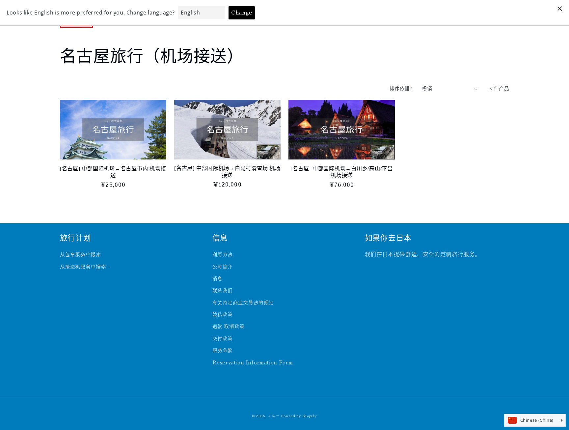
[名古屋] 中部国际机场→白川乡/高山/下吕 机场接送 (341, 172)
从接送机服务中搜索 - (85, 267)
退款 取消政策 (228, 326)
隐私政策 (222, 314)
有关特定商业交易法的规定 (243, 303)
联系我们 (222, 290)
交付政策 (222, 338)
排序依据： (402, 88)
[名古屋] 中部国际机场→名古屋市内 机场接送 (113, 172)
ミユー (273, 416)
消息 (217, 278)
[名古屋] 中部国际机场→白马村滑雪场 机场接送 (227, 171)
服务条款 (222, 350)
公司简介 (222, 267)
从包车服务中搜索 (80, 254)
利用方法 (222, 254)
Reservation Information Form (252, 362)
